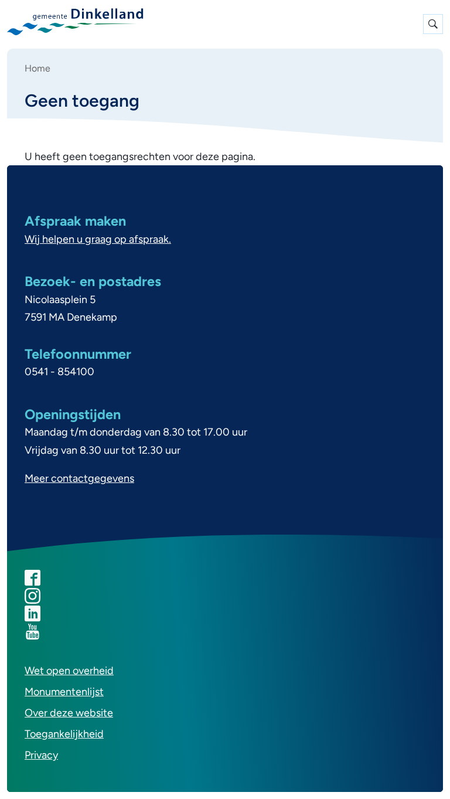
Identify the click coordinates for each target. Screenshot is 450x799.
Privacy (41, 755)
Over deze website (69, 712)
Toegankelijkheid (64, 733)
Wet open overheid (69, 670)
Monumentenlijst (64, 691)
